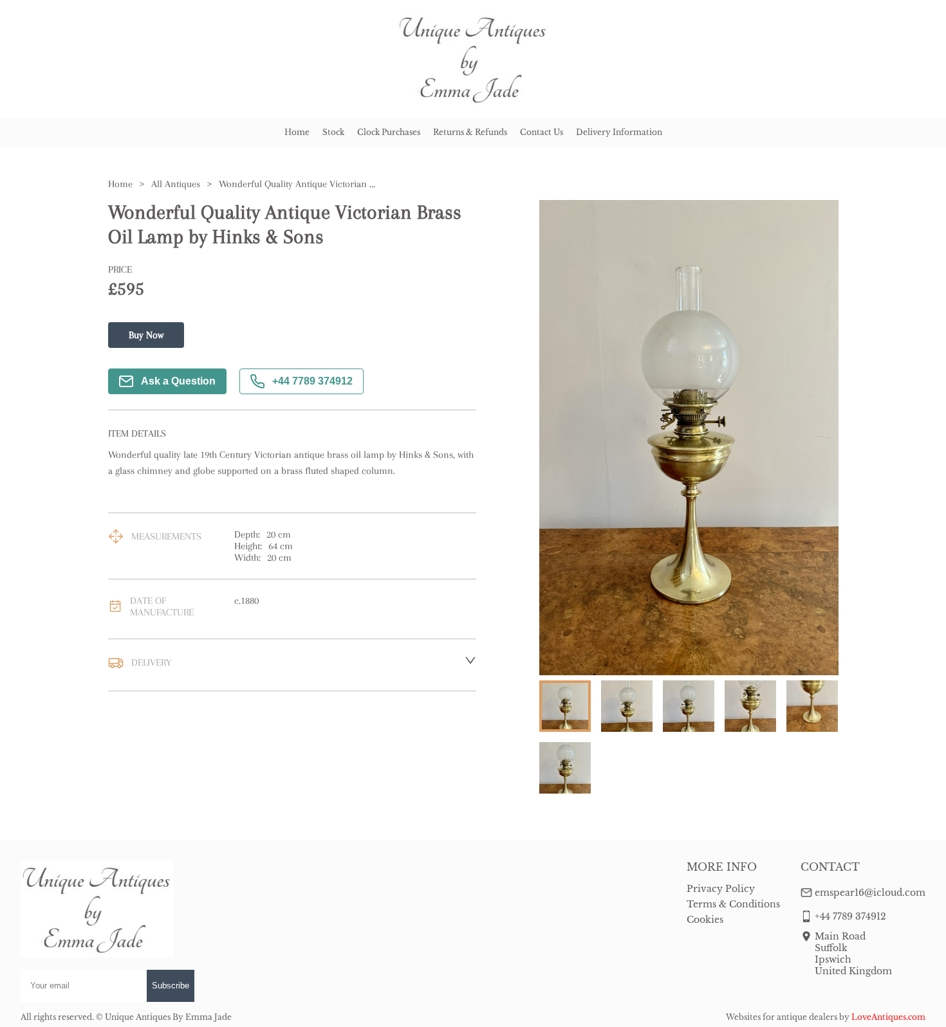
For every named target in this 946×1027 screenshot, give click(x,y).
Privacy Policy (721, 889)
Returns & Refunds (470, 132)
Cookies (705, 919)
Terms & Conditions (733, 904)
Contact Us (541, 132)
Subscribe (170, 985)
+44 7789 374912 (312, 381)
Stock (333, 132)
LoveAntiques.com (888, 1017)
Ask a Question (178, 381)
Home (297, 132)
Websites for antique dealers (781, 1017)
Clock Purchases (388, 132)
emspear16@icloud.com (870, 892)
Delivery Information (619, 132)
